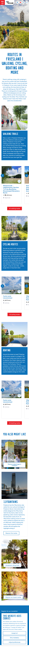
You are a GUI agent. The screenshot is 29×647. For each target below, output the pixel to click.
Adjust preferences (14, 642)
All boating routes (14, 423)
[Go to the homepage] (9, 2)
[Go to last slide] (2, 175)
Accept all (15, 633)
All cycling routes (14, 314)
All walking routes (14, 208)
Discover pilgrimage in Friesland (14, 464)
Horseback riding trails (12, 565)
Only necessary (14, 637)
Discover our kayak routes (13, 597)
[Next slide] (26, 175)
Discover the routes (11, 533)
